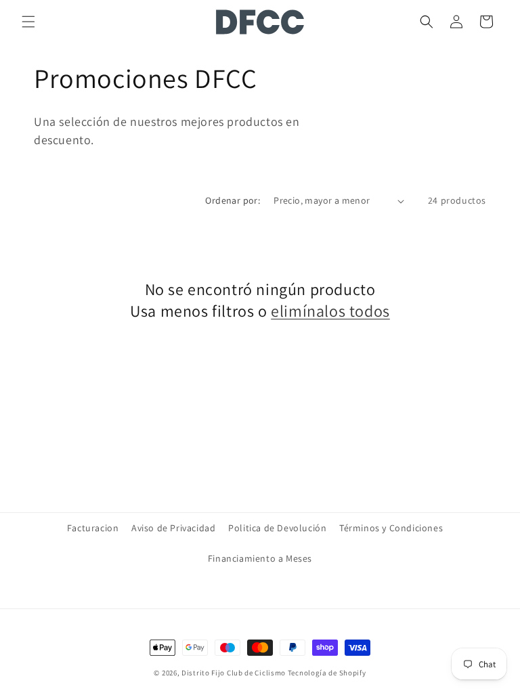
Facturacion (93, 528)
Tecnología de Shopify (327, 672)
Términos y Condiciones (391, 528)
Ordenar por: (232, 200)
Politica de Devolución (277, 528)
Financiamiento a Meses (260, 558)
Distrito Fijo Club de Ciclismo (233, 672)
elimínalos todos (330, 310)
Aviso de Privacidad (173, 528)
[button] (28, 22)
